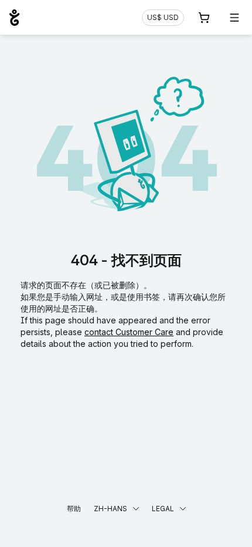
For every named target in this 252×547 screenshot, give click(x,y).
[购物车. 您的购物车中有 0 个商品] (203, 17)
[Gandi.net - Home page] (14, 17)
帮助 (74, 508)
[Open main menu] (234, 17)
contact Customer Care (128, 332)
